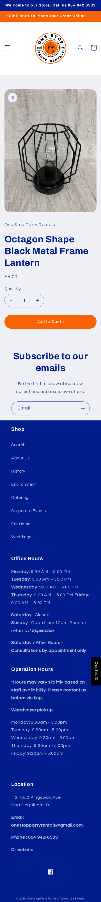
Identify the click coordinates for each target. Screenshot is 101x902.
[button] (7, 47)
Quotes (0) (96, 672)
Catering (20, 498)
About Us (20, 458)
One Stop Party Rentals (42, 899)
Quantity (12, 289)
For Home (21, 524)
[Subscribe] (83, 408)
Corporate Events (28, 511)
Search (18, 445)
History (18, 471)
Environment (23, 484)
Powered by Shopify (71, 899)
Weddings (21, 537)
